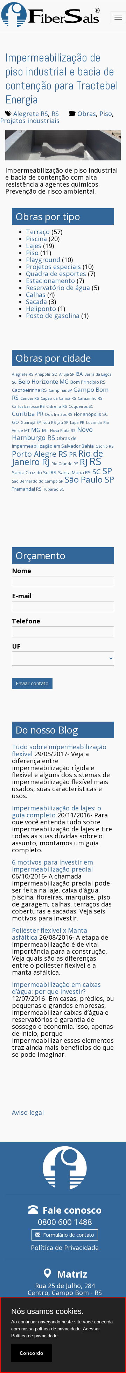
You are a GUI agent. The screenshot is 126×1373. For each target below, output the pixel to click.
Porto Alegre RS (39, 454)
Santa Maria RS (74, 472)
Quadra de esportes (56, 273)
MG (35, 430)
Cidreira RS (56, 406)
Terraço (38, 231)
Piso (105, 113)
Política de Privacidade (65, 1247)
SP (107, 471)
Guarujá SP (31, 422)
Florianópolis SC (91, 414)
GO (15, 422)
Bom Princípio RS (88, 382)
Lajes (33, 245)
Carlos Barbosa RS (28, 406)
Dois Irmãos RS (58, 414)
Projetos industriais (29, 120)
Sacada (36, 301)
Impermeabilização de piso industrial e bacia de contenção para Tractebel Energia (61, 78)
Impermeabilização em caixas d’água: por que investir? (56, 988)
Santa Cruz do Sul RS (34, 472)
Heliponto (41, 308)
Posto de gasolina (52, 315)
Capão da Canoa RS (58, 398)
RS (55, 113)
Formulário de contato (68, 1234)
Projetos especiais (53, 266)
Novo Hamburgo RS (52, 433)
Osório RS (104, 446)
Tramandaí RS (27, 489)
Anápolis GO (46, 374)
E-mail (21, 595)
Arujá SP (66, 374)
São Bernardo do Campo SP (37, 481)
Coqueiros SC (81, 406)
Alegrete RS (30, 113)
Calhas (36, 294)
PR (73, 454)
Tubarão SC (53, 489)
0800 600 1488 (65, 1221)
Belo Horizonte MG (43, 381)
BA (79, 373)
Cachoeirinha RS (29, 390)
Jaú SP (62, 422)
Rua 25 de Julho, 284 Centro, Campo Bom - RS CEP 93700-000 (65, 1292)
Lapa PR (77, 422)
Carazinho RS (90, 398)
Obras (86, 113)
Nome (21, 570)
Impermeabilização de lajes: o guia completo (56, 811)
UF (16, 646)
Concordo (31, 1353)
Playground (43, 259)
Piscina (36, 238)
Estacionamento (50, 280)
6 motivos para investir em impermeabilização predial (52, 865)
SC (96, 471)
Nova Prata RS (62, 430)
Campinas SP (60, 390)
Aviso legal (28, 1112)
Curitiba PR (27, 414)
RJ (84, 462)
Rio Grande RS (64, 463)
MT (45, 430)
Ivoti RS (49, 422)
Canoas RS (29, 398)
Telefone (26, 620)
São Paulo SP (89, 479)
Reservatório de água (58, 287)
